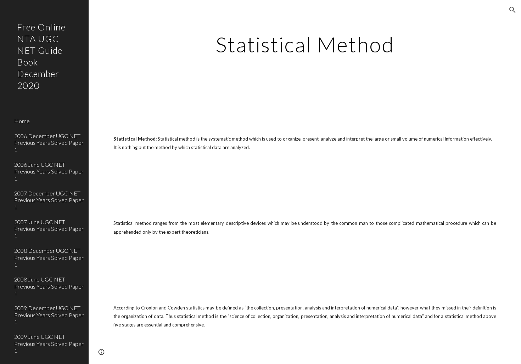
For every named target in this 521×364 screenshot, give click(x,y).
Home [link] (22, 121)
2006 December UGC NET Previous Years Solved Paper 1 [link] (49, 142)
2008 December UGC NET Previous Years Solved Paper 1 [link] (49, 257)
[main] (304, 44)
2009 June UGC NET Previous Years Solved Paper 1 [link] (49, 343)
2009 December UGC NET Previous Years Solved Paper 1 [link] (49, 315)
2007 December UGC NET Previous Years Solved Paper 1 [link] (49, 200)
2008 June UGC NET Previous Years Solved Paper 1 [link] (49, 286)
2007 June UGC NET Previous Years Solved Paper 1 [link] (49, 228)
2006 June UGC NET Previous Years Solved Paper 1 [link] (49, 171)
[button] (512, 9)
